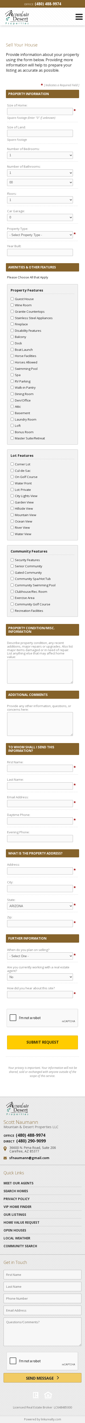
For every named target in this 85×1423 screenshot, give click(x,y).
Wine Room (23, 305)
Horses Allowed (26, 362)
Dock (18, 343)
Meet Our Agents (19, 1183)
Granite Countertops (30, 311)
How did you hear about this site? (31, 988)
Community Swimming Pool (35, 585)
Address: (13, 864)
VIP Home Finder (17, 1206)
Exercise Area (24, 598)
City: (10, 882)
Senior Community (28, 566)
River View (22, 527)
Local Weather (17, 1238)
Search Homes (16, 1191)
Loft (18, 425)
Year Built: (14, 246)
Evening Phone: (18, 832)
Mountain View (25, 515)
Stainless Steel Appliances (34, 318)
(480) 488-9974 (42, 3)
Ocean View (23, 521)
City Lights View (26, 496)
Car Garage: (16, 211)
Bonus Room (24, 432)
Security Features (27, 560)
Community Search (20, 1246)
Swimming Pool (26, 369)
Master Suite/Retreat (30, 438)
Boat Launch (24, 349)
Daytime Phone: (18, 815)
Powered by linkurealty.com (42, 1419)
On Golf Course (26, 477)
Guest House (24, 299)
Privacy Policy (17, 1199)
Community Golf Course (32, 604)
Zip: (9, 917)
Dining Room (24, 394)
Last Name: (15, 779)
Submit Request (42, 1042)
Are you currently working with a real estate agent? (38, 969)
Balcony (20, 337)
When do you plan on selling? (28, 950)
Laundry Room (25, 419)
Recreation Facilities (29, 610)
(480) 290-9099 (31, 1141)
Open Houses (15, 1230)
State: (11, 900)
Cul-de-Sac (22, 470)
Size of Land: (16, 127)
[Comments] (42, 1345)
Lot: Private (23, 490)
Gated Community (28, 572)
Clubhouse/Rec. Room (31, 591)
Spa (18, 375)
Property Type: (17, 228)
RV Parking (22, 381)
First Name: (15, 762)
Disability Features (28, 330)
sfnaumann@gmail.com (29, 1158)
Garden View (24, 502)
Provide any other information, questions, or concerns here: (39, 708)
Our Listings (15, 1214)
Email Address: (18, 797)
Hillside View (24, 508)
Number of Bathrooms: (24, 166)
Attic (18, 406)
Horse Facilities (25, 356)
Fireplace (21, 324)
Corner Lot (22, 464)
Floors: (12, 193)
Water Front (23, 483)
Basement (22, 413)
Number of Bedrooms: (23, 149)
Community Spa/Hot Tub (33, 579)
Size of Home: (17, 105)
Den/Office (23, 400)
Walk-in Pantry (25, 387)
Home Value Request (21, 1222)
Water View (23, 534)
